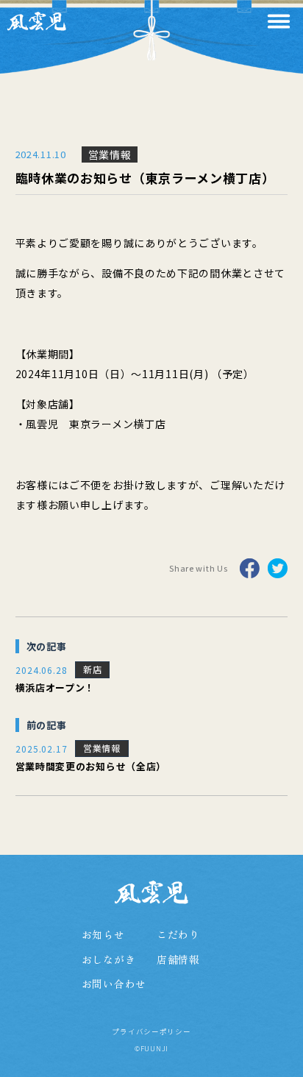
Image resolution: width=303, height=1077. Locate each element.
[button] (278, 21)
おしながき (109, 960)
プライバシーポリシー (151, 1032)
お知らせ (103, 935)
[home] (36, 21)
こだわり (178, 935)
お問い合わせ (114, 984)
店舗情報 (178, 960)
